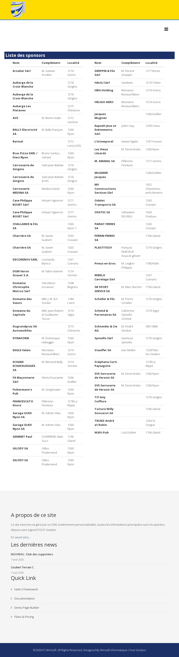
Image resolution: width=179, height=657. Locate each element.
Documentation (24, 598)
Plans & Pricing (24, 617)
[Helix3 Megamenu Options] (166, 29)
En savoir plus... (21, 537)
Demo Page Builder (26, 608)
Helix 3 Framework (26, 589)
